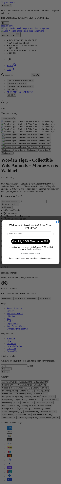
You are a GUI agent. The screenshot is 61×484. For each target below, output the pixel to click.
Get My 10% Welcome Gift (30, 241)
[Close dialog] (57, 222)
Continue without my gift (30, 253)
